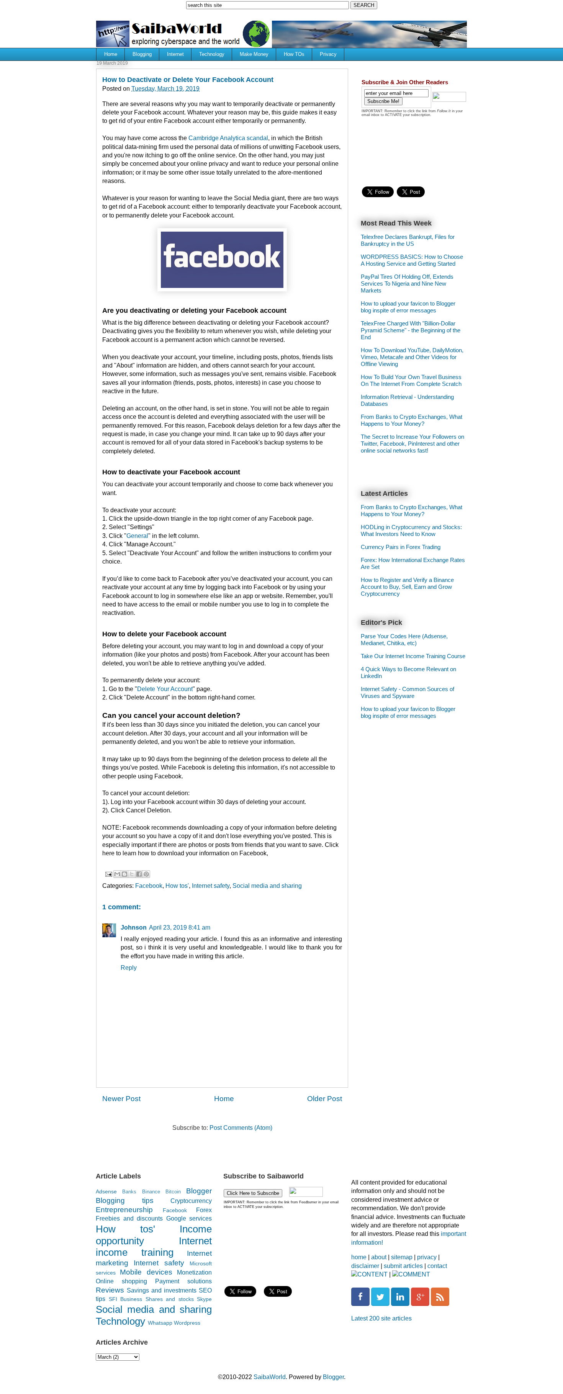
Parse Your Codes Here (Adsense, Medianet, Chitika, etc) (404, 639)
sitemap (401, 1257)
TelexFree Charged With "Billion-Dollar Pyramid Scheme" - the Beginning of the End (410, 330)
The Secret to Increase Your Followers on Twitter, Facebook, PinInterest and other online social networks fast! (412, 443)
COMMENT (414, 1274)
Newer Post (121, 1099)
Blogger (199, 1191)
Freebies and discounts (129, 1218)
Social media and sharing (267, 885)
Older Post (324, 1099)
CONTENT (372, 1274)
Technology (211, 54)
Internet (175, 54)
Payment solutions (183, 1281)
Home (110, 54)
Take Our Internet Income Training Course (413, 656)
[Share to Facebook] (139, 874)
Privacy (328, 54)
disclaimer (365, 1266)
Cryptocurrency (191, 1201)
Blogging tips (125, 1200)
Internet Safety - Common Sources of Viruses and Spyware (407, 692)
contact (437, 1266)
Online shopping (121, 1281)
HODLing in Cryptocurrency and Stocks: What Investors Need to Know (411, 530)
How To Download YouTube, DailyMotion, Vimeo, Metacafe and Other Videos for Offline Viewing (412, 357)
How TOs (294, 54)
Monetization (194, 1272)
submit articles (403, 1266)
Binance (151, 1192)
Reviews (110, 1290)
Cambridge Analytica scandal (228, 138)
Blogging (142, 54)
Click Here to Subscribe (253, 1193)
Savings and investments (161, 1290)
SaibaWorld (270, 1377)
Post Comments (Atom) (240, 1127)
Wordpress (187, 1323)
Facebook (148, 885)
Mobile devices (146, 1272)
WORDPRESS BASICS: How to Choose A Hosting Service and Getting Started (412, 260)
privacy (427, 1257)
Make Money (254, 54)
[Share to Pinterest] (146, 874)
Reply (129, 967)
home (359, 1257)
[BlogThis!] (124, 874)
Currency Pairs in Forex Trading (400, 547)
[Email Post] (108, 874)
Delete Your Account (165, 689)
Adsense (106, 1191)
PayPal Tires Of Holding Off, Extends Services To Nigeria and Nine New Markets (407, 283)
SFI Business (125, 1299)
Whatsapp (160, 1323)
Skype (204, 1299)
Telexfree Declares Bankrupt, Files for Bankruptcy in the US (408, 240)
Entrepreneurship (124, 1210)
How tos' (177, 885)
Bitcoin (173, 1192)
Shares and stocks (170, 1299)
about (378, 1257)
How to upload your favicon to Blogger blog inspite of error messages (408, 307)
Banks (129, 1192)
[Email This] (117, 874)
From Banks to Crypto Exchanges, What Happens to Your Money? (411, 420)
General (137, 536)
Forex (204, 1210)
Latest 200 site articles (381, 1318)
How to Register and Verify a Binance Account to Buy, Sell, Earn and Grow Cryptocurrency (407, 587)
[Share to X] (132, 874)
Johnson (134, 927)
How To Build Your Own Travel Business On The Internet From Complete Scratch (411, 380)
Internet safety (210, 885)
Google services (189, 1218)
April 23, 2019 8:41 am (179, 927)
